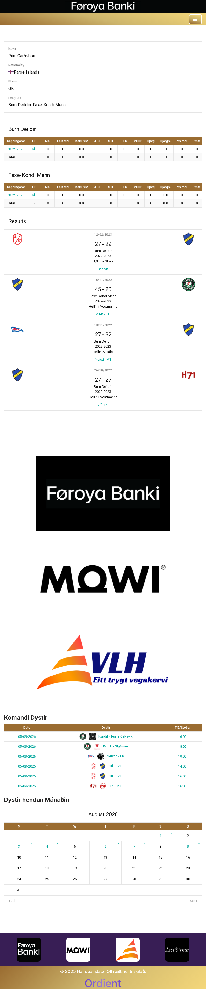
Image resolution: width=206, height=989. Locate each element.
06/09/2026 (27, 766)
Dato (26, 727)
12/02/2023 (103, 234)
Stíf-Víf (103, 269)
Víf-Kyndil (103, 314)
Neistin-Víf (103, 360)
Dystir (106, 727)
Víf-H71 (103, 405)
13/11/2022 (103, 325)
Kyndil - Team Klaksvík (115, 736)
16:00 (182, 737)
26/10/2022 (103, 370)
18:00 (182, 746)
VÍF (34, 149)
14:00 (182, 766)
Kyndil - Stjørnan (115, 746)
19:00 (182, 756)
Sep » (194, 901)
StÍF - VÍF (115, 766)
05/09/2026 (27, 737)
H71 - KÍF (115, 786)
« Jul (11, 901)
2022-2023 (16, 149)
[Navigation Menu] (195, 19)
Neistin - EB (115, 756)
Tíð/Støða (182, 727)
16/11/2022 (103, 280)
